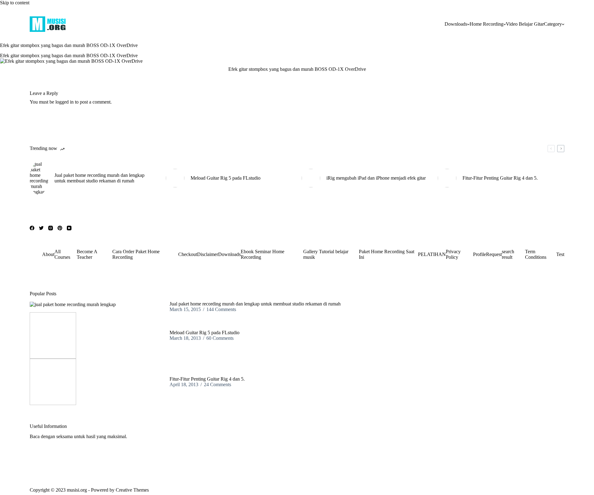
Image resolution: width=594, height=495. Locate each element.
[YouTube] (69, 228)
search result (508, 254)
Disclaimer (207, 254)
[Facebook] (32, 228)
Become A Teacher (87, 254)
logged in (64, 102)
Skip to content (14, 2)
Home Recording (486, 24)
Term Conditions (535, 254)
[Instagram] (50, 228)
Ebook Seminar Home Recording (262, 254)
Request (494, 254)
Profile (479, 254)
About (48, 254)
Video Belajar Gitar (525, 24)
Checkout (187, 254)
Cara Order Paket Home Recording (136, 254)
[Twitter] (41, 228)
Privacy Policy (453, 254)
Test (560, 254)
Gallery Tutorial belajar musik (325, 254)
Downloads (456, 24)
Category (553, 24)
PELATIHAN (432, 254)
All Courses (62, 254)
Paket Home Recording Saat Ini (386, 254)
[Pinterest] (60, 228)
